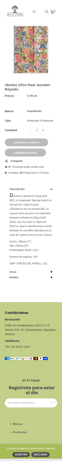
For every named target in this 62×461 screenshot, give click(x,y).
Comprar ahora (25, 153)
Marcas (18, 424)
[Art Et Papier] (15, 11)
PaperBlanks (34, 111)
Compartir (16, 161)
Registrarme (52, 402)
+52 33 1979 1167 (17, 346)
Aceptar (21, 454)
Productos (20, 432)
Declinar (40, 454)
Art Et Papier (31, 380)
